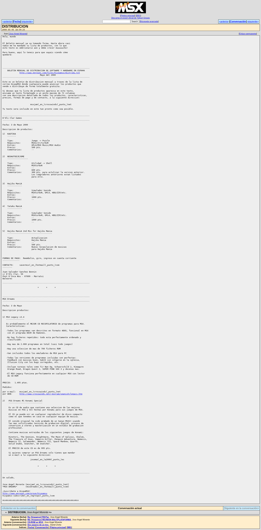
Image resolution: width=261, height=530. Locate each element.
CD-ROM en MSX (35, 522)
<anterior (7, 21)
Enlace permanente (247, 34)
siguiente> (27, 21)
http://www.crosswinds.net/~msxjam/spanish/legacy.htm (50, 394)
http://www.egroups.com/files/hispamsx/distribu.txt (49, 73)
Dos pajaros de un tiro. (38, 525)
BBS (138, 15)
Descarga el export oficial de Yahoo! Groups (130, 18)
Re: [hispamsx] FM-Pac (38, 517)
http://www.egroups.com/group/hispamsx (25, 493)
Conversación (238, 21)
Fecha (16, 21)
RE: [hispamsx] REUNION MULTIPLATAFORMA (49, 520)
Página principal (128, 15)
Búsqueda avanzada (149, 21)
